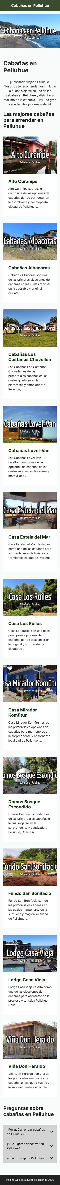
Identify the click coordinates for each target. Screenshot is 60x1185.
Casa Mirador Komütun (22, 712)
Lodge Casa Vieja (26, 979)
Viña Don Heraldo (26, 1066)
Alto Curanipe (23, 181)
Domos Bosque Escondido (24, 804)
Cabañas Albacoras (29, 267)
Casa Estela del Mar (29, 537)
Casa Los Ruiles (25, 623)
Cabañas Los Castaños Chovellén (29, 357)
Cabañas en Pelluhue (30, 5)
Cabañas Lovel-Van (29, 450)
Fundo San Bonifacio (29, 893)
